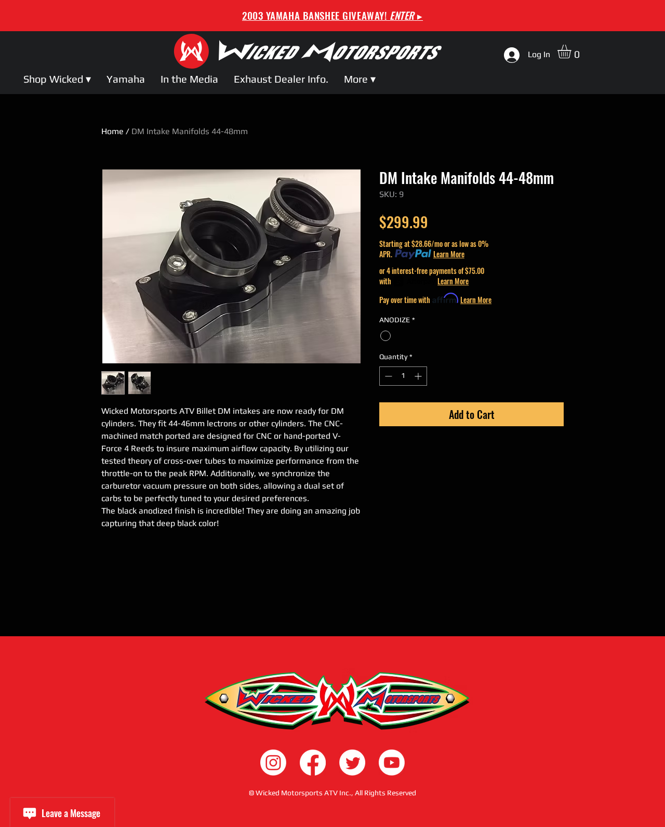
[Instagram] (273, 763)
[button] (572, 51)
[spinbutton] (403, 376)
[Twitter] (352, 763)
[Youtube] (392, 763)
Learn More (448, 254)
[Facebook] (313, 763)
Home (112, 131)
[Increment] (419, 376)
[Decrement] (387, 376)
